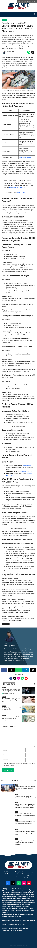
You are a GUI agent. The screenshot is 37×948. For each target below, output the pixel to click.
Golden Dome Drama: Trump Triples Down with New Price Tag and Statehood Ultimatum (25, 823)
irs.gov (21, 157)
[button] (34, 14)
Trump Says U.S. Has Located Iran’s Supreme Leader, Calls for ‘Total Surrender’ (25, 797)
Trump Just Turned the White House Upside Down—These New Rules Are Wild (25, 814)
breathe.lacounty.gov (26, 471)
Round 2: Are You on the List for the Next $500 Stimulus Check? (11, 717)
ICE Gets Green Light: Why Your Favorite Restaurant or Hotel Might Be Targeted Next (25, 833)
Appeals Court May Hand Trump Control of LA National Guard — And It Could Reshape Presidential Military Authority (25, 806)
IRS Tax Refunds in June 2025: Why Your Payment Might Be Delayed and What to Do (11, 700)
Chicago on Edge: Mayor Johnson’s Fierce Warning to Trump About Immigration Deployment (25, 842)
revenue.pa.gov (27, 157)
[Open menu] (18, 938)
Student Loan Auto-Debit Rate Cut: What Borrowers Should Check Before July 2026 (25, 788)
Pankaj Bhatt (11, 51)
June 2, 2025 (21, 192)
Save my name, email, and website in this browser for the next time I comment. (19, 764)
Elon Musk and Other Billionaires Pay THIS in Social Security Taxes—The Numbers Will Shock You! (11, 690)
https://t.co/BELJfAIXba (17, 188)
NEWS (17, 784)
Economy (4, 687)
